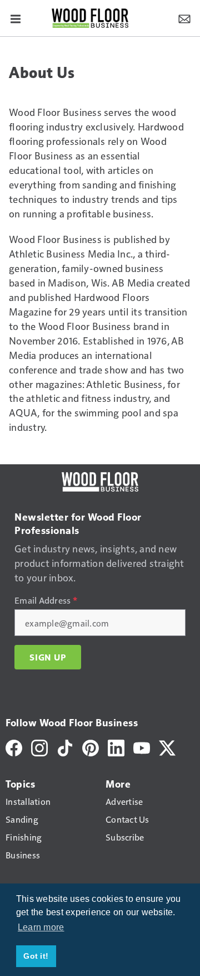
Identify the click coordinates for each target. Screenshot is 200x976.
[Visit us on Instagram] (39, 746)
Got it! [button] (35, 955)
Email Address (45, 600)
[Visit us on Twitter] (167, 746)
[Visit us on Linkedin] (116, 746)
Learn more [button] (41, 927)
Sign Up (47, 657)
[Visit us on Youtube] (141, 746)
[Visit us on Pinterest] (90, 746)
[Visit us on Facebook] (14, 746)
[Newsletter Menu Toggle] (184, 18)
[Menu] (15, 18)
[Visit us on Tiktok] (65, 746)
